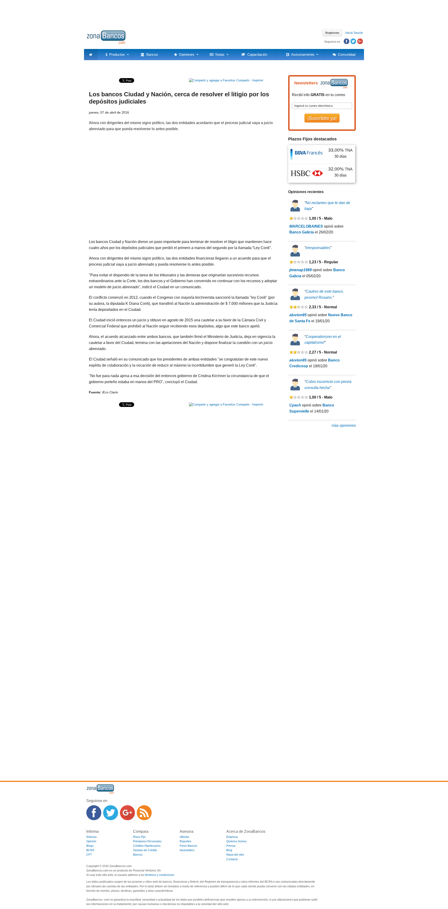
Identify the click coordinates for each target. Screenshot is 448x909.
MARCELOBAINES (306, 226)
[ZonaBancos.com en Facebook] (93, 812)
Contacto (232, 859)
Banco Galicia (301, 232)
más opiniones (344, 425)
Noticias (91, 837)
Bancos (151, 54)
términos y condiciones (159, 875)
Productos (116, 54)
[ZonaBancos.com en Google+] (127, 812)
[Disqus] (183, 588)
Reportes (185, 841)
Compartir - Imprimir (249, 80)
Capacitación (256, 54)
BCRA (90, 850)
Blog (229, 850)
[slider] (298, 218)
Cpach (295, 405)
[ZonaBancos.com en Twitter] (110, 812)
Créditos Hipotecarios (147, 845)
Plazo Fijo (139, 837)
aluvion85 (298, 315)
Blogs (90, 845)
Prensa (230, 845)
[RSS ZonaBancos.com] (144, 812)
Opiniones (185, 54)
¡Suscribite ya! (322, 117)
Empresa (232, 837)
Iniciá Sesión (354, 33)
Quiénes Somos (236, 841)
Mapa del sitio (235, 854)
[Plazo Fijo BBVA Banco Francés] (306, 154)
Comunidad (345, 54)
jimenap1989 (300, 270)
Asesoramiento (301, 54)
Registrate (332, 33)
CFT (89, 854)
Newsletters (187, 850)
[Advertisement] (224, 12)
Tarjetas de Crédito (145, 850)
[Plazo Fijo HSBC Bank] (306, 173)
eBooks (184, 837)
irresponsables (318, 248)
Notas (219, 54)
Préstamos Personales (147, 841)
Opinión (91, 841)
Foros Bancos (188, 845)
